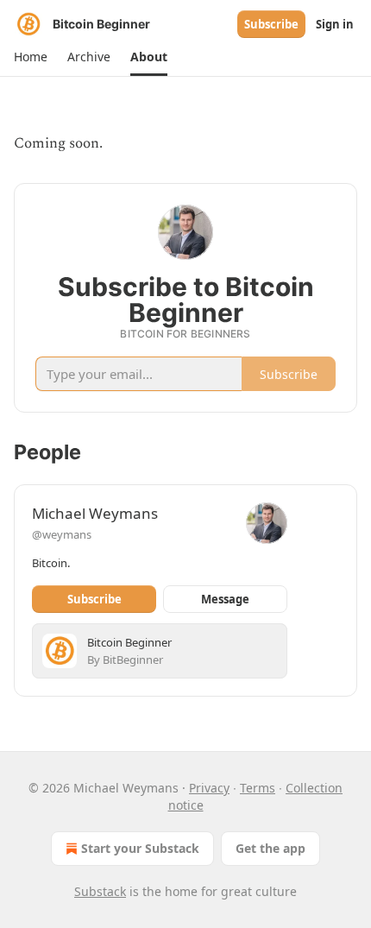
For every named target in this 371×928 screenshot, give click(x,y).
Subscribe (271, 24)
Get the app (270, 848)
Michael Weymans (95, 513)
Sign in (335, 24)
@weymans (61, 534)
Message (225, 599)
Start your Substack (140, 848)
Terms (257, 788)
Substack (100, 891)
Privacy (209, 788)
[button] (30, 57)
